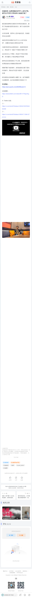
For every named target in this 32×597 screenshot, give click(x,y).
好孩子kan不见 (16, 462)
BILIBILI (12, 7)
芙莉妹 (3, 7)
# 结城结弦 (5, 465)
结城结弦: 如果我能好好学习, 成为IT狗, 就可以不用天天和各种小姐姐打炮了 (15, 12)
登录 (12, 535)
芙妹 (7, 16)
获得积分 (25, 571)
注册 (22, 535)
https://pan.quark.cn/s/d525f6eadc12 (14, 87)
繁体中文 (5, 571)
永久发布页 (18, 571)
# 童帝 (12, 465)
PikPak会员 (20, 572)
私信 (28, 17)
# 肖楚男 (5, 468)
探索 (8, 7)
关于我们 (11, 571)
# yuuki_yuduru (20, 465)
